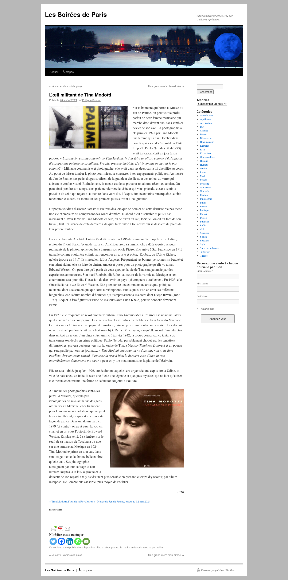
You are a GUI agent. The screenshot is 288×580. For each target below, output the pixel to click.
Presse (203, 217)
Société (203, 236)
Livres (203, 172)
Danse (203, 134)
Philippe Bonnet (91, 100)
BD (202, 126)
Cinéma (204, 130)
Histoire (204, 160)
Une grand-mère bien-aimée (166, 86)
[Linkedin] (69, 541)
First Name (202, 283)
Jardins (203, 168)
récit (202, 229)
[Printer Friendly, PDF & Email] (60, 528)
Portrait (203, 214)
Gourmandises (207, 157)
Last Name (202, 296)
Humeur (204, 164)
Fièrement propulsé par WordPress (219, 570)
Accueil (54, 72)
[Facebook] (61, 541)
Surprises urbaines (209, 248)
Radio (203, 225)
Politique (204, 210)
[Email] (86, 541)
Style (202, 244)
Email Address (205, 270)
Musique (204, 183)
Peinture (204, 195)
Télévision (205, 251)
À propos (68, 72)
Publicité (204, 221)
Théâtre (203, 255)
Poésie (203, 206)
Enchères (204, 145)
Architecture (206, 123)
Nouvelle (204, 191)
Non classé (205, 187)
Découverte (205, 138)
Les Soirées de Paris (76, 14)
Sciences (204, 232)
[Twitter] (53, 541)
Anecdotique (206, 115)
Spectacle (204, 240)
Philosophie (206, 198)
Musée (203, 179)
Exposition (89, 547)
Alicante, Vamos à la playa (65, 86)
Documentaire (207, 141)
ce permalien (156, 547)
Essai (202, 149)
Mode (203, 176)
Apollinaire (205, 119)
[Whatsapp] (78, 541)
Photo (100, 547)
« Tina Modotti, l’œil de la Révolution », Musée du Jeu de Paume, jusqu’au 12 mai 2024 (99, 501)
